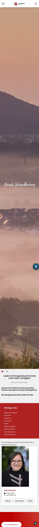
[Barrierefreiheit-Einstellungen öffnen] (36, 266)
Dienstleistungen (9, 429)
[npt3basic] (19, 3)
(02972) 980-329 (11, 495)
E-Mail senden (10, 493)
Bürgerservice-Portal (10, 413)
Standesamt (8, 421)
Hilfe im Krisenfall (10, 434)
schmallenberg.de (2, 371)
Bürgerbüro (7, 418)
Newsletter (7, 415)
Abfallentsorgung (9, 426)
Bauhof (6, 423)
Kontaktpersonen (9, 432)
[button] (35, 3)
